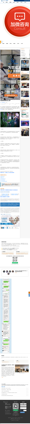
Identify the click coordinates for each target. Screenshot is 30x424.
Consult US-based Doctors (16, 413)
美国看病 (1, 109)
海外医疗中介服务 (13, 417)
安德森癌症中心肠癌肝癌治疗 (4, 195)
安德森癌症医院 (19, 417)
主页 (0, 102)
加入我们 (25, 2)
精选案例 (10, 2)
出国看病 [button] (7, 2)
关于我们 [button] (21, 2)
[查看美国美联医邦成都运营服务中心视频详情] (22, 368)
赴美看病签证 (22, 417)
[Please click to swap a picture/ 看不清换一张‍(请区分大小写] (22, 410)
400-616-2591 (16, 412)
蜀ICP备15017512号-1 (14, 420)
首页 (3, 2)
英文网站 (13, 418)
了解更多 (2, 377)
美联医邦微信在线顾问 (15, 262)
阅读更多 (16, 272)
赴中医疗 (19, 418)
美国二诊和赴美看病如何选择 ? (3, 181)
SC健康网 (15, 418)
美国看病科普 (3, 102)
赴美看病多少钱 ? (2, 177)
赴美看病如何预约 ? (2, 176)
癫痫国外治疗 (16, 417)
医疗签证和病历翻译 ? (23, 55)
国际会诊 (2, 244)
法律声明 (17, 420)
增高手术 (17, 418)
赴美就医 (10, 417)
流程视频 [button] (18, 2)
